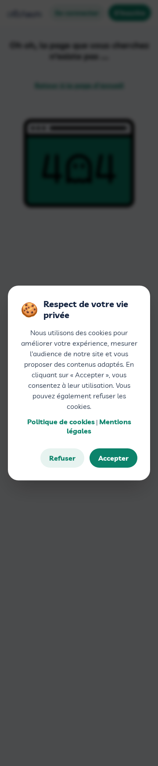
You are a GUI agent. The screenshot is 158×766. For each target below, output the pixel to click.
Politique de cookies (61, 421)
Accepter (113, 458)
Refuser (62, 458)
